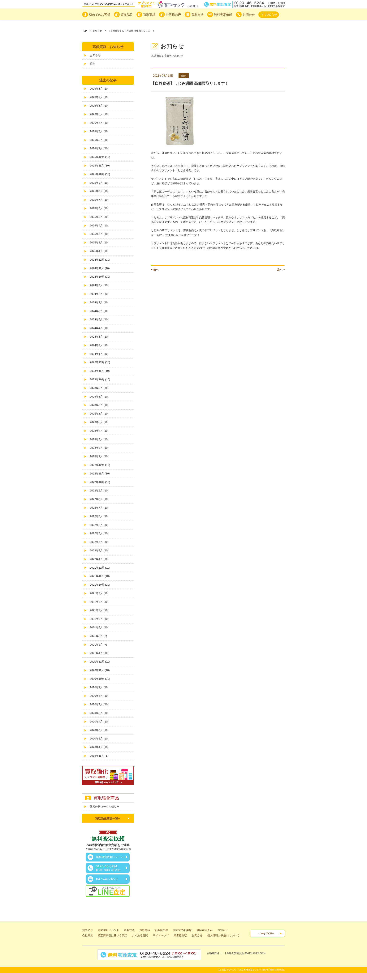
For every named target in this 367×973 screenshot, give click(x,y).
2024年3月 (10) (99, 336)
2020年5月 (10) (99, 712)
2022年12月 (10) (100, 464)
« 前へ (155, 269)
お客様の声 (161, 930)
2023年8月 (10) (99, 396)
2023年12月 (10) (100, 362)
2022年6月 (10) (99, 516)
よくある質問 (140, 935)
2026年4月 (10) (99, 122)
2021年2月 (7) (98, 644)
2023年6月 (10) (99, 413)
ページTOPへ (266, 933)
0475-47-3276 (107, 879)
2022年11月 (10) (100, 473)
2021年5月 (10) (99, 627)
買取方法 (129, 930)
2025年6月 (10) (99, 208)
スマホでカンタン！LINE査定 (108, 891)
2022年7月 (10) (99, 507)
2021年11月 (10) (100, 576)
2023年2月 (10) (99, 447)
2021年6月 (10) (99, 618)
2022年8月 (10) (99, 499)
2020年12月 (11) (100, 661)
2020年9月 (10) (99, 687)
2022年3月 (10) (99, 541)
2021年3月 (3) (98, 636)
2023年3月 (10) (99, 439)
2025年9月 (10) (99, 182)
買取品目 (87, 930)
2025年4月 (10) (99, 225)
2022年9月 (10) (99, 490)
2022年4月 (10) (99, 533)
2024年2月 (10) (99, 345)
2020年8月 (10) (99, 695)
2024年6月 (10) (99, 311)
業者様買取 (180, 935)
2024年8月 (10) (99, 293)
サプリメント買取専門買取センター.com (167, 4)
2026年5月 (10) (99, 114)
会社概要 (87, 935)
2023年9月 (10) (99, 388)
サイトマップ (161, 935)
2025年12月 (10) (100, 156)
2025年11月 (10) (100, 165)
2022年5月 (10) (99, 524)
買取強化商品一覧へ (108, 818)
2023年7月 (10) (99, 404)
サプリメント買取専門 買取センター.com (246, 970)
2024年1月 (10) (99, 353)
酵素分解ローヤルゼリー (104, 806)
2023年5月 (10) (99, 422)
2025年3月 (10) (99, 233)
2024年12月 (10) (100, 259)
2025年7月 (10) (99, 199)
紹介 (92, 63)
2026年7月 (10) (99, 97)
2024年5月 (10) (99, 319)
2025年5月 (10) (99, 216)
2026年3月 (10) (99, 131)
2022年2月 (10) (99, 550)
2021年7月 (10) (99, 610)
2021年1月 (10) (99, 653)
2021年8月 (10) (99, 601)
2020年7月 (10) (99, 704)
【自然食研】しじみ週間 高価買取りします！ (190, 83)
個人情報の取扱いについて (223, 935)
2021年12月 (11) (100, 567)
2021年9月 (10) (99, 593)
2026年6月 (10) (99, 105)
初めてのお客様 (182, 930)
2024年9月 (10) (99, 285)
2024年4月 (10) (99, 328)
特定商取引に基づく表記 (112, 935)
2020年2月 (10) (99, 738)
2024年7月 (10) (99, 302)
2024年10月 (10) (100, 276)
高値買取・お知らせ (108, 47)
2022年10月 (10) (100, 482)
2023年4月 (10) (99, 430)
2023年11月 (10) (100, 370)
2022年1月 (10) (99, 559)
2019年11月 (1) (99, 755)
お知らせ (97, 31)
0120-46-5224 (108, 867)
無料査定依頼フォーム (109, 857)
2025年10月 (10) (100, 174)
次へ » (281, 269)
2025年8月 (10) (99, 191)
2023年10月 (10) (100, 379)
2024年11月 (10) (100, 268)
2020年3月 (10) (99, 730)
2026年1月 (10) (99, 148)
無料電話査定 (244, 4)
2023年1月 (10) (99, 456)
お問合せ (197, 935)
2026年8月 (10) (99, 88)
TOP (84, 31)
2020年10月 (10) (100, 678)
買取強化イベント (108, 930)
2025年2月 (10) (99, 242)
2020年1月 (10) (99, 747)
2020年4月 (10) (99, 721)
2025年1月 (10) (99, 251)
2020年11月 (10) (100, 670)
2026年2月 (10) (99, 139)
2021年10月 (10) (100, 584)
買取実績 (144, 930)
